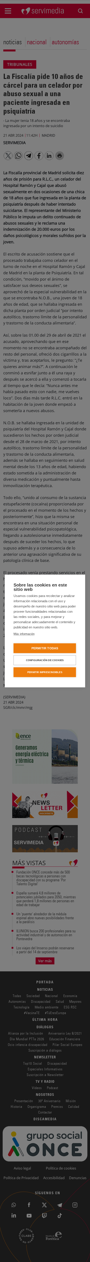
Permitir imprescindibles (44, 672)
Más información (24, 634)
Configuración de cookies (45, 660)
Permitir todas (44, 648)
